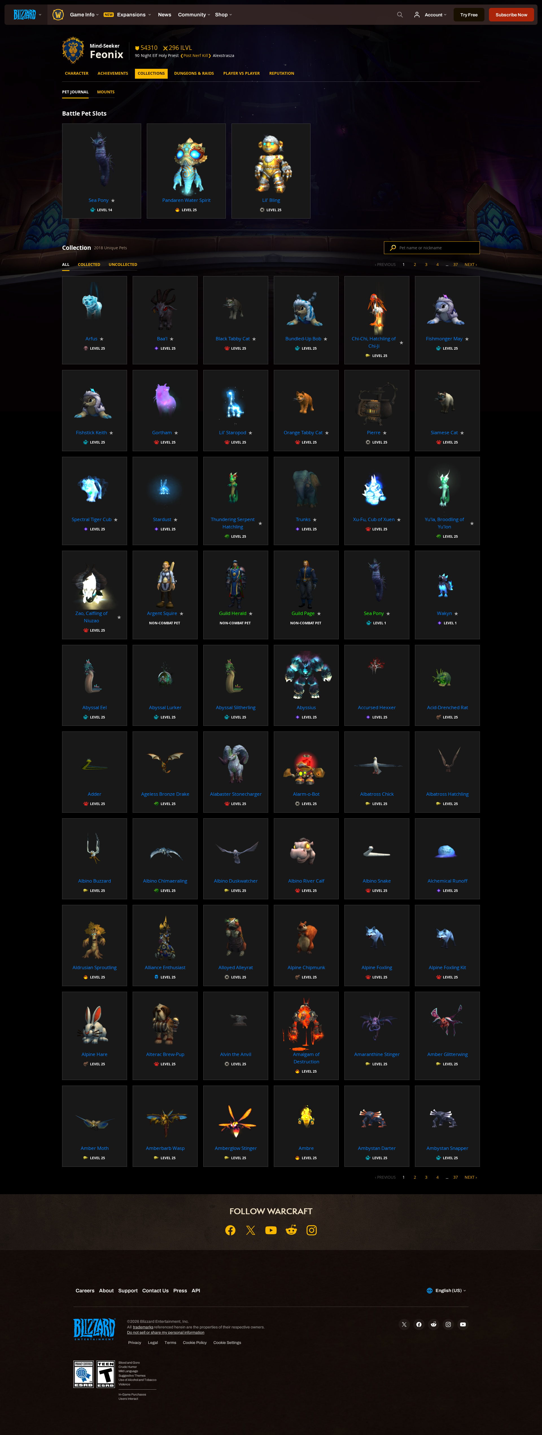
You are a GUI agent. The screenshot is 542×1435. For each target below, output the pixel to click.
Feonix (106, 54)
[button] (101, 171)
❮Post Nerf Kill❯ (195, 55)
